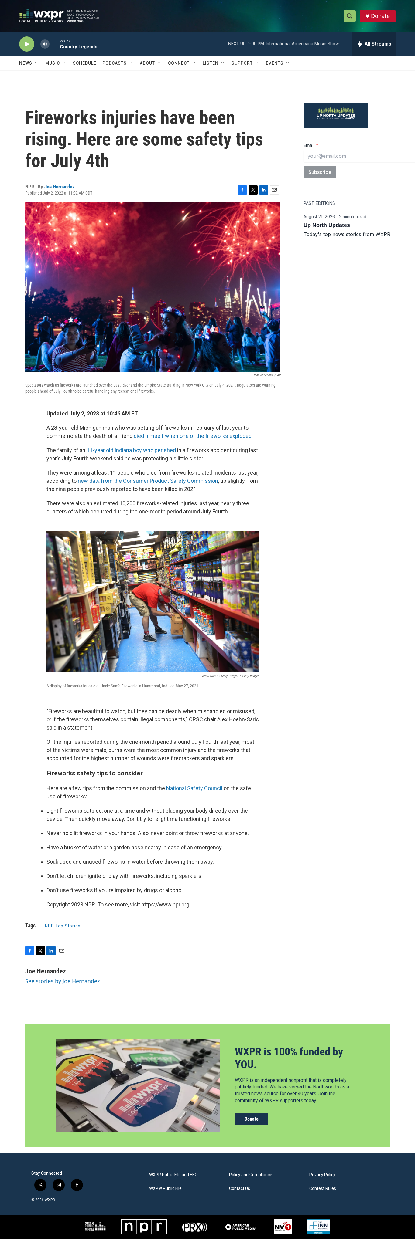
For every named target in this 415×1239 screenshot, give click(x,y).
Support (242, 63)
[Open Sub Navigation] (36, 63)
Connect (179, 63)
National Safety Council (194, 788)
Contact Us (239, 1188)
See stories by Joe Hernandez (62, 981)
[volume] (45, 44)
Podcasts (114, 63)
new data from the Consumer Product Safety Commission (148, 481)
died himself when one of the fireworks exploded (193, 436)
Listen (210, 63)
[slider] (55, 44)
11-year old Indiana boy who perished (131, 450)
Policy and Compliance (250, 1175)
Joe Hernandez (59, 187)
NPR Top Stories (63, 925)
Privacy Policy (322, 1175)
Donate (380, 16)
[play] (27, 44)
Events (274, 63)
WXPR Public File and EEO (173, 1175)
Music (52, 63)
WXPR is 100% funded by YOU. (289, 1058)
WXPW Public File (165, 1188)
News (25, 63)
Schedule (84, 63)
